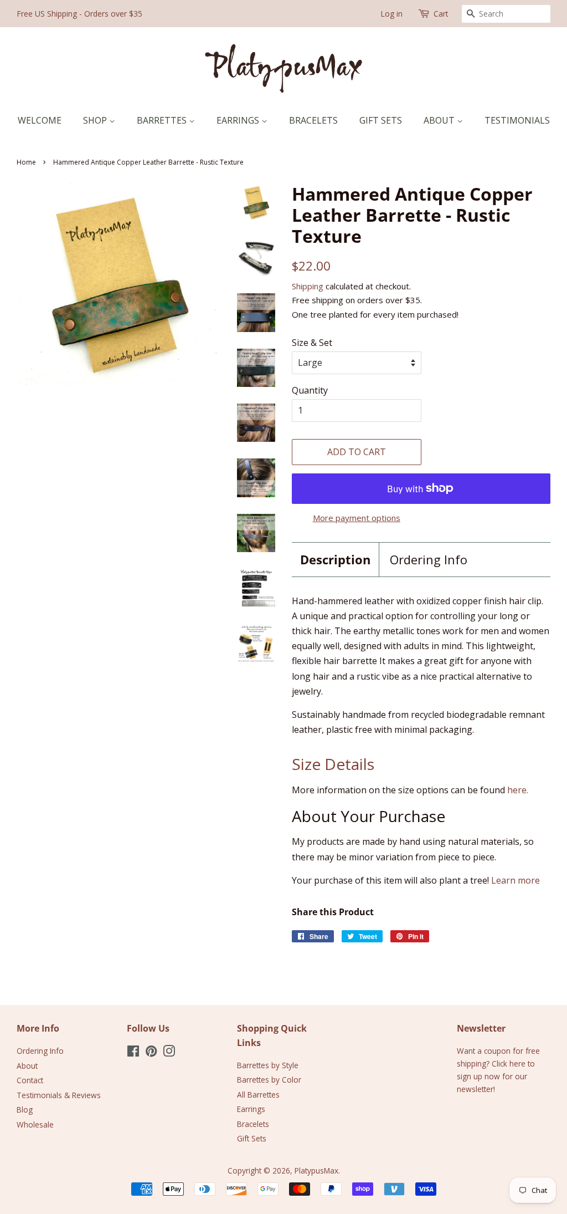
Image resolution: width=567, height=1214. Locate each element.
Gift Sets (380, 120)
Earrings (239, 120)
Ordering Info (428, 559)
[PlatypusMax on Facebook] (133, 1053)
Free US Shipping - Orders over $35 (79, 13)
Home (26, 162)
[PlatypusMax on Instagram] (169, 1053)
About (440, 120)
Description (335, 559)
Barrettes (163, 120)
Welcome (39, 120)
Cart (441, 13)
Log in (391, 13)
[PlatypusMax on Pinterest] (151, 1053)
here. (517, 790)
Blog (25, 1109)
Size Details (333, 763)
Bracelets (313, 120)
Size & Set (312, 342)
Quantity (310, 390)
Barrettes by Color (269, 1079)
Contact (30, 1080)
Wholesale (35, 1124)
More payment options (356, 517)
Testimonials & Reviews (59, 1095)
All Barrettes (258, 1094)
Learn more (515, 880)
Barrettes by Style (267, 1065)
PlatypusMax (316, 1170)
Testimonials (517, 120)
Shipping (307, 286)
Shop (96, 120)
